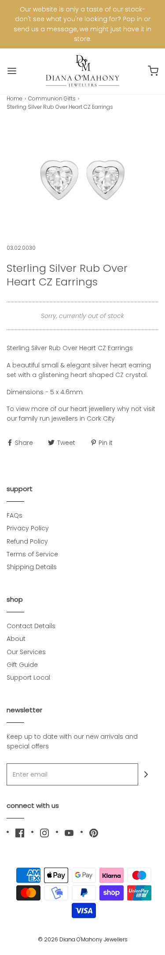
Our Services (26, 652)
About (16, 638)
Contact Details (31, 626)
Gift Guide (22, 664)
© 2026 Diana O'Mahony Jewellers (83, 939)
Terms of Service (32, 554)
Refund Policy (27, 541)
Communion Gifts (52, 98)
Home (14, 98)
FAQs (14, 515)
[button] (82, 177)
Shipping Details (32, 567)
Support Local (28, 677)
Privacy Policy (28, 528)
